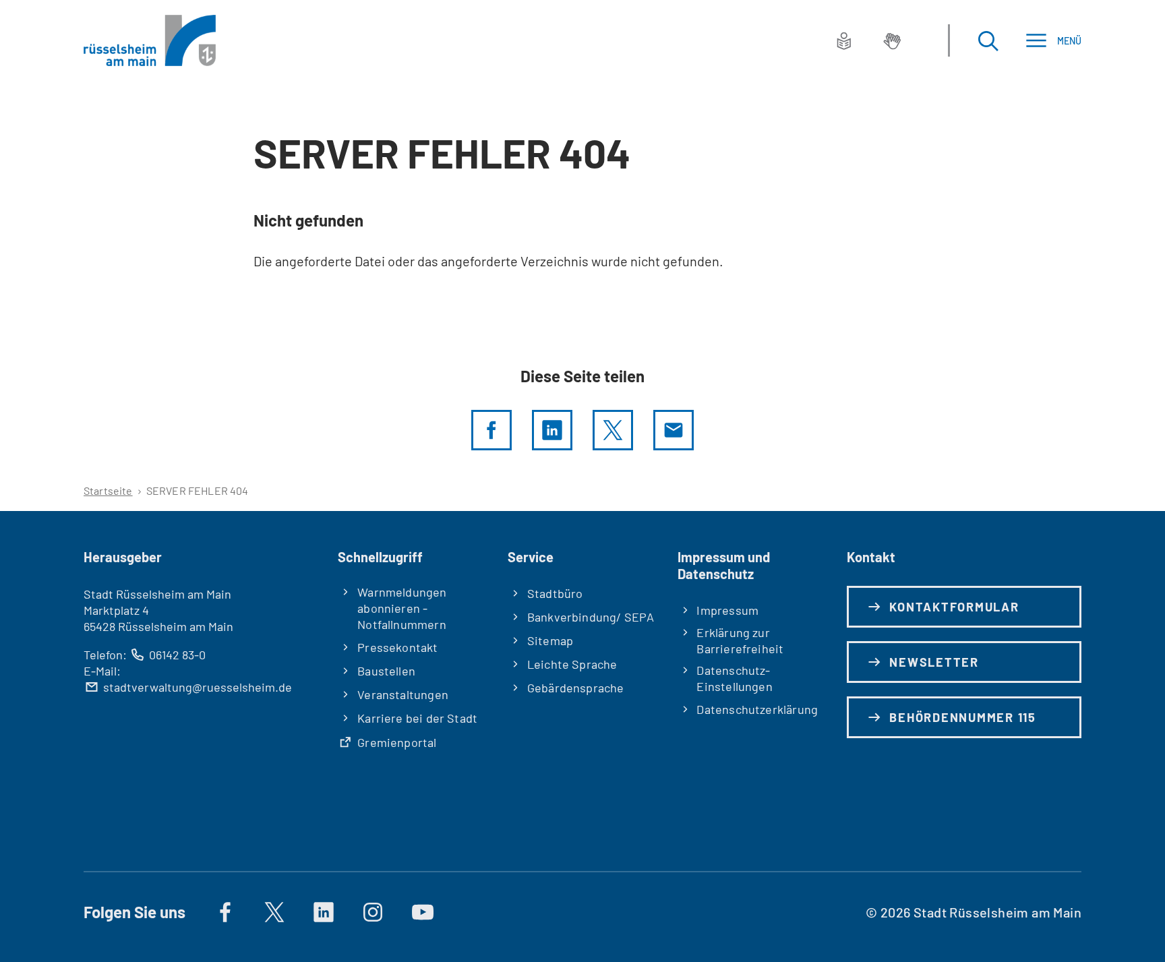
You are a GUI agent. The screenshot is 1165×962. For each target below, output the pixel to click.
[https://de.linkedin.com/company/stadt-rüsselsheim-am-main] (323, 912)
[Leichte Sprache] (844, 40)
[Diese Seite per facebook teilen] (491, 430)
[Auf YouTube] (423, 912)
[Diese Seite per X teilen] (613, 430)
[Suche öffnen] (988, 41)
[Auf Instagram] (373, 912)
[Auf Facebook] (225, 912)
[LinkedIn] (552, 430)
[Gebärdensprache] (892, 40)
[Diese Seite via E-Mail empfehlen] (673, 430)
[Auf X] (274, 912)
